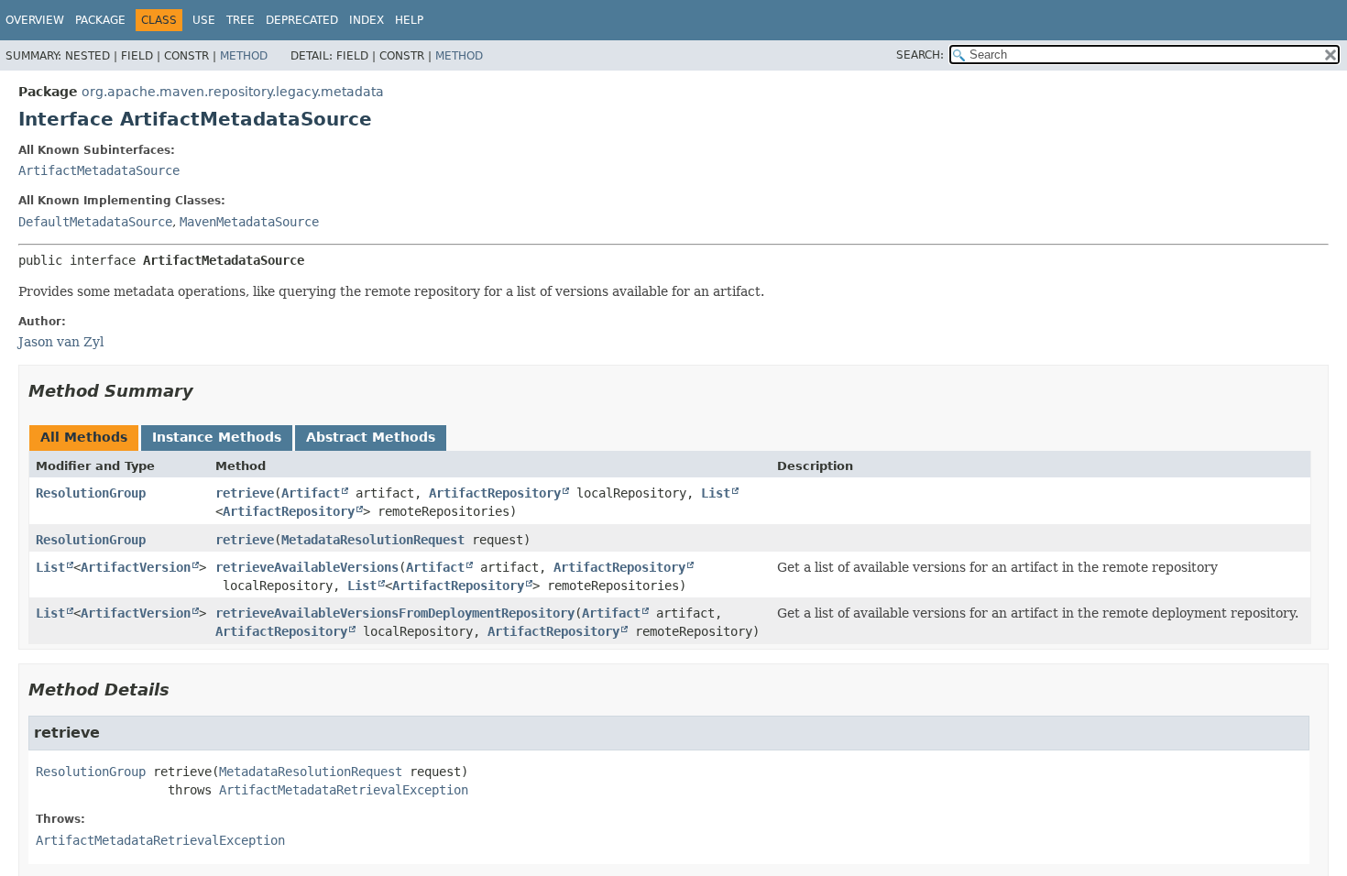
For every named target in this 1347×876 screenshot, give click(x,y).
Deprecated (302, 20)
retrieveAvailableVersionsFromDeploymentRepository (395, 613)
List (715, 493)
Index (366, 20)
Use (203, 20)
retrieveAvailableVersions (307, 567)
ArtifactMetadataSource (99, 170)
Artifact (310, 493)
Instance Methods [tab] (216, 437)
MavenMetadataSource (249, 221)
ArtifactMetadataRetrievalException (343, 790)
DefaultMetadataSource (95, 221)
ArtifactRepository (495, 493)
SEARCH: (920, 55)
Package (100, 20)
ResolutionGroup (91, 493)
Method (244, 55)
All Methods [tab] (83, 437)
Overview (34, 20)
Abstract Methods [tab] (370, 437)
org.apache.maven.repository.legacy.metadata (233, 91)
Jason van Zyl (61, 341)
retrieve (244, 493)
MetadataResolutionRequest (373, 539)
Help (409, 20)
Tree (240, 20)
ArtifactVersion (136, 567)
